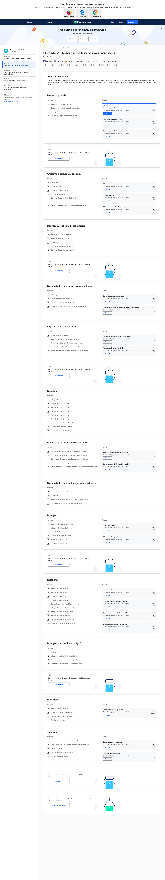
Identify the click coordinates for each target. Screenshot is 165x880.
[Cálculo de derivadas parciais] (47, 65)
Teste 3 (49, 366)
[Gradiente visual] (58, 65)
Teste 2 (49, 261)
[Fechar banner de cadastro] (161, 29)
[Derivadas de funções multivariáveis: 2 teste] (63, 65)
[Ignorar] (161, 1)
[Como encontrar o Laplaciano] (106, 65)
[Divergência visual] (84, 65)
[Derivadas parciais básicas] (44, 65)
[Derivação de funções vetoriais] (66, 65)
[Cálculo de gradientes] (55, 65)
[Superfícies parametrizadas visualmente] (79, 65)
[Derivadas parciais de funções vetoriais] (82, 65)
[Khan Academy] (82, 22)
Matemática (50, 48)
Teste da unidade (52, 796)
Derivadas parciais (56, 95)
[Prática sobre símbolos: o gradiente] (100, 65)
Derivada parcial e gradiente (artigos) (66, 226)
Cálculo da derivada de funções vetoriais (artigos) (72, 483)
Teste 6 (49, 772)
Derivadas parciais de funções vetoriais (67, 442)
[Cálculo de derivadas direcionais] (60, 65)
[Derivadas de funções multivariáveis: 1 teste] (52, 65)
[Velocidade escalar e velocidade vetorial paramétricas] (68, 65)
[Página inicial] (44, 48)
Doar (112, 22)
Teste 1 (49, 149)
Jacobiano (52, 732)
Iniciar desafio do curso (11, 101)
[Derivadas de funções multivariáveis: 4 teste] (90, 65)
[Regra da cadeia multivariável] (74, 65)
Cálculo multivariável (62, 48)
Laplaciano (52, 700)
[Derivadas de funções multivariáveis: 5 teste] (103, 65)
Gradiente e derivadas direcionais (64, 174)
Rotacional (52, 580)
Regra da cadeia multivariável (62, 326)
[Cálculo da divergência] (87, 65)
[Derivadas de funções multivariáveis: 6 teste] (114, 65)
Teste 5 (49, 675)
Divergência (53, 515)
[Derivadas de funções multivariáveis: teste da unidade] (116, 65)
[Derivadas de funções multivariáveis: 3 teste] (76, 65)
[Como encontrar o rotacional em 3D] (98, 65)
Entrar (121, 22)
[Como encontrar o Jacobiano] (108, 65)
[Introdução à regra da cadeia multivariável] (71, 65)
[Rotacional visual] (92, 65)
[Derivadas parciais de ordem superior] (50, 65)
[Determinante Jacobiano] (111, 65)
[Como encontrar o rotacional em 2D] (95, 65)
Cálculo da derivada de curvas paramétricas (69, 286)
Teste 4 (49, 555)
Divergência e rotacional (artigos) (64, 643)
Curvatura (52, 391)
